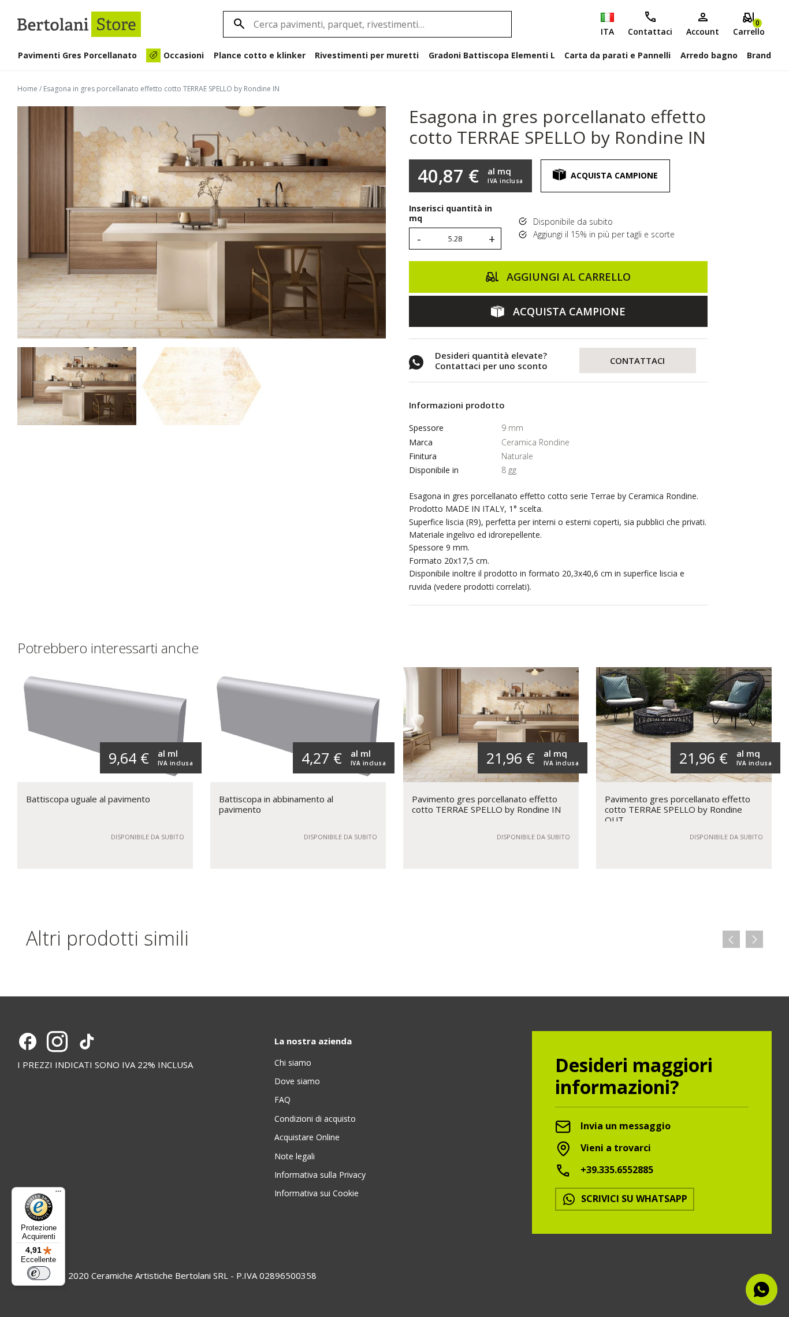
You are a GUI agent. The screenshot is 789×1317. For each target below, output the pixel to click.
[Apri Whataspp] (761, 1289)
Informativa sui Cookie (316, 1193)
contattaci (637, 360)
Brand (759, 55)
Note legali (294, 1156)
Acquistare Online (307, 1137)
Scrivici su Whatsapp (633, 1198)
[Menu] (58, 1194)
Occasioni (183, 55)
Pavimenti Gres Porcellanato (77, 55)
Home (27, 89)
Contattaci (650, 31)
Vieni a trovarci (614, 1148)
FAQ (282, 1099)
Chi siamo (292, 1062)
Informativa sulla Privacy (320, 1174)
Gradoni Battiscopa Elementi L (492, 55)
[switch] (38, 1273)
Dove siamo (297, 1081)
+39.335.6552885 (615, 1170)
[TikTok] (86, 1041)
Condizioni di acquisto (315, 1118)
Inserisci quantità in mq (450, 214)
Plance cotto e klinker (260, 55)
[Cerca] (237, 24)
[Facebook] (27, 1041)
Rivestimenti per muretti (367, 55)
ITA (607, 31)
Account (702, 31)
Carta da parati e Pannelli (617, 55)
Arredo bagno (709, 55)
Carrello (749, 27)
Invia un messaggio (624, 1126)
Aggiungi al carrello (567, 277)
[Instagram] (57, 1041)
